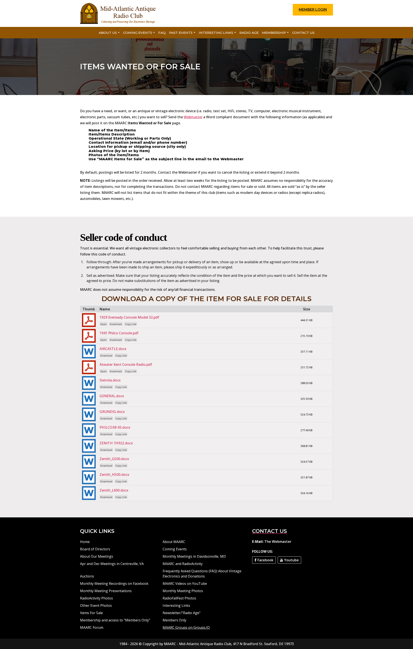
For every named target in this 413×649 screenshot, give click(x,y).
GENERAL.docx (112, 396)
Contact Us (303, 33)
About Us (108, 33)
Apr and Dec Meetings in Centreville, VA (112, 563)
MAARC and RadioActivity (183, 563)
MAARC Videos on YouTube (185, 583)
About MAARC (174, 541)
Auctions (87, 576)
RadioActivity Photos (96, 598)
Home (85, 541)
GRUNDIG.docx (112, 411)
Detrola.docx (110, 380)
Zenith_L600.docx (114, 490)
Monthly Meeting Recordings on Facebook (114, 583)
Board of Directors (95, 549)
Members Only (174, 620)
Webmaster (193, 117)
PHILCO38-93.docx (115, 427)
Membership (274, 33)
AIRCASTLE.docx (113, 348)
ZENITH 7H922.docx (116, 443)
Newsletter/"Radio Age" (181, 612)
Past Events (181, 33)
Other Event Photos (96, 605)
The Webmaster (277, 541)
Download (116, 324)
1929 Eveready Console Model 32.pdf (129, 317)
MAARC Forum (91, 627)
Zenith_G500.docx (114, 458)
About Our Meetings (96, 556)
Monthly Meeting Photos (183, 590)
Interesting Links (216, 33)
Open (103, 324)
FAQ (162, 33)
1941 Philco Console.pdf (119, 333)
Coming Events (137, 33)
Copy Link (130, 324)
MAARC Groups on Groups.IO (186, 627)
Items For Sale (91, 612)
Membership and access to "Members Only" (115, 620)
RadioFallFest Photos (179, 598)
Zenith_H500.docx (114, 474)
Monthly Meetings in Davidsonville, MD (194, 556)
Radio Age (249, 33)
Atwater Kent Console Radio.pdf (126, 364)
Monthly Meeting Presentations (106, 590)
